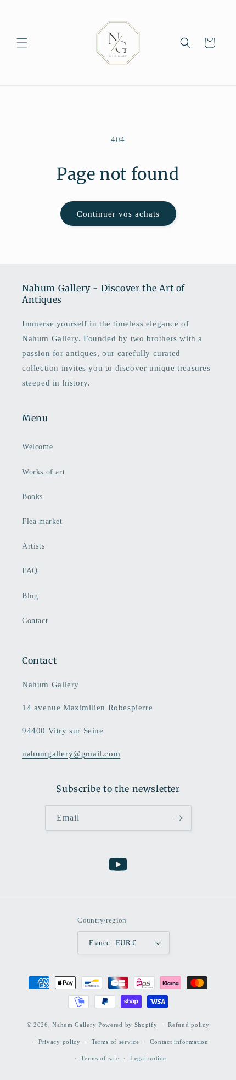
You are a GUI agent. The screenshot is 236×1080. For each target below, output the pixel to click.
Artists (33, 546)
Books (32, 497)
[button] (22, 43)
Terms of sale (100, 1058)
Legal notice (148, 1058)
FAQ (30, 571)
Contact (35, 621)
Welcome (37, 447)
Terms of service (115, 1041)
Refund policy (188, 1024)
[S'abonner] (179, 818)
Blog (30, 596)
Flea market (42, 521)
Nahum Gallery (74, 1024)
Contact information (179, 1041)
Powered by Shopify (128, 1024)
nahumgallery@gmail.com (71, 753)
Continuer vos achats (118, 214)
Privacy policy (59, 1041)
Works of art (43, 472)
